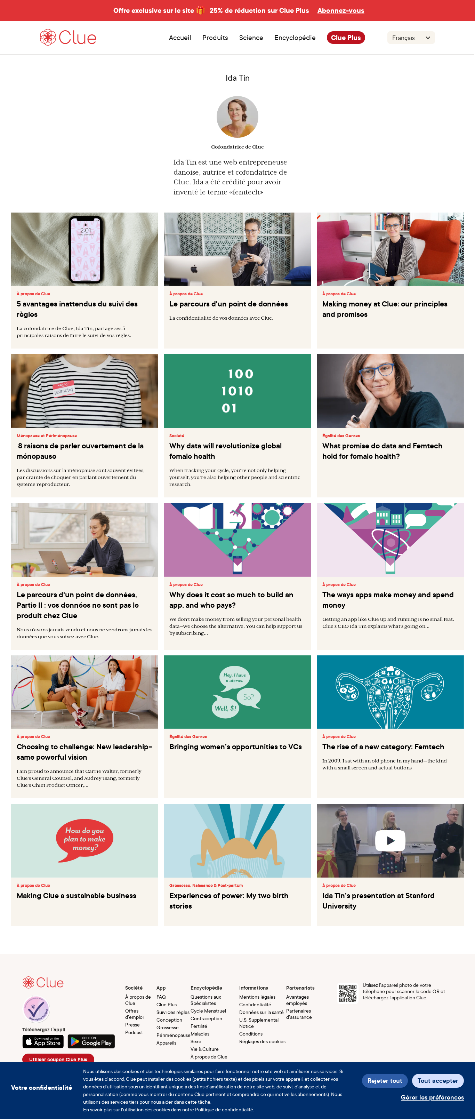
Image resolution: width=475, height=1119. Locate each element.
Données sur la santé (261, 1012)
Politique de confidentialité (224, 1109)
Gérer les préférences (432, 1097)
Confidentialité (255, 1004)
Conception (169, 1019)
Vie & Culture (205, 1049)
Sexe (196, 1041)
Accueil (180, 37)
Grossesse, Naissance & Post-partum (206, 885)
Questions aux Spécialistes (206, 999)
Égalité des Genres (341, 435)
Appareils (166, 1042)
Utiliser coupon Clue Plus (58, 1059)
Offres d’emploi (134, 1013)
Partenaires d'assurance (299, 1013)
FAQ (161, 996)
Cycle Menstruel (208, 1010)
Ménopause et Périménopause (47, 435)
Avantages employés (297, 999)
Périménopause (173, 1035)
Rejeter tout (385, 1080)
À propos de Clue (33, 293)
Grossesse (167, 1027)
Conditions (251, 1033)
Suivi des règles (173, 1012)
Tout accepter (438, 1080)
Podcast (134, 1032)
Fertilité (199, 1026)
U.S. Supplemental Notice (259, 1022)
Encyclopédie (295, 37)
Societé (176, 435)
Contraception (206, 1018)
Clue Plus (346, 37)
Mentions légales (257, 996)
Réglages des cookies (262, 1041)
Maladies (200, 1033)
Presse (132, 1024)
